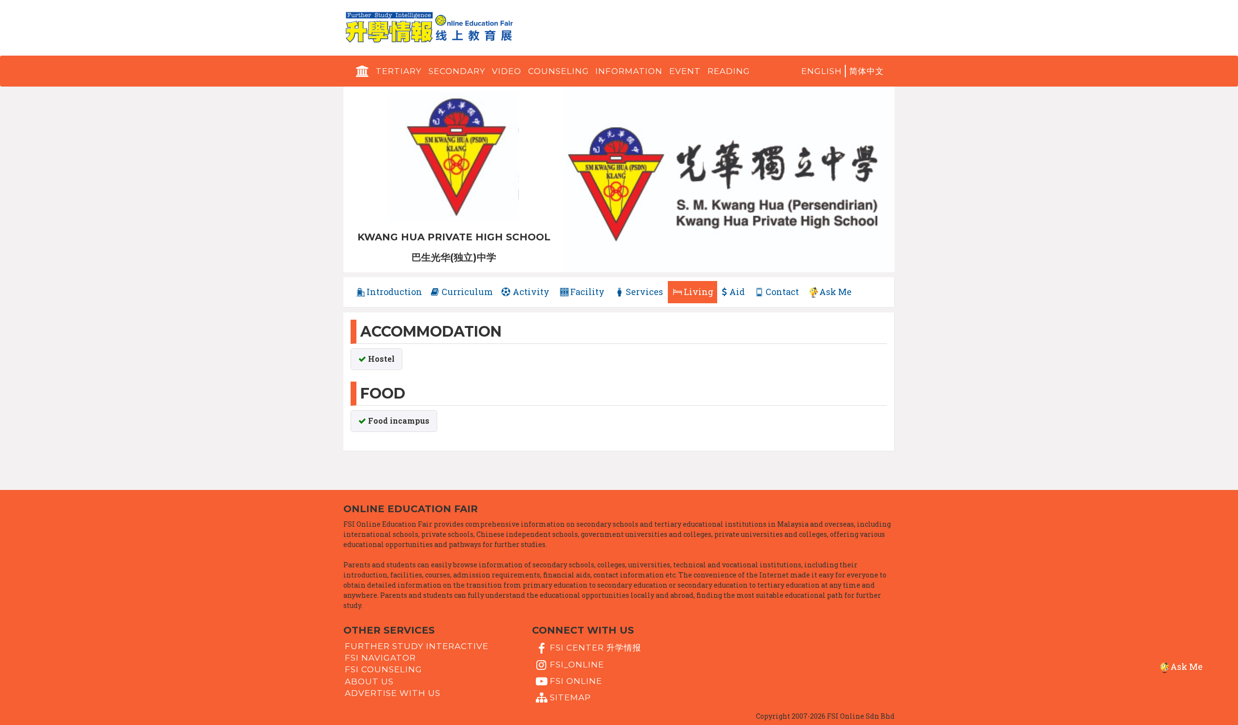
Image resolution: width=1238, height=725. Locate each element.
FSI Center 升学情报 (595, 647)
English (821, 71)
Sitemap (570, 697)
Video (506, 71)
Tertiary (399, 71)
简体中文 (866, 71)
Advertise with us (393, 693)
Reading (728, 71)
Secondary (457, 71)
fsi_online (577, 664)
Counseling (558, 71)
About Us (369, 681)
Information (629, 71)
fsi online (576, 681)
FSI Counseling (383, 669)
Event (685, 71)
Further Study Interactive (416, 646)
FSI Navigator (380, 658)
